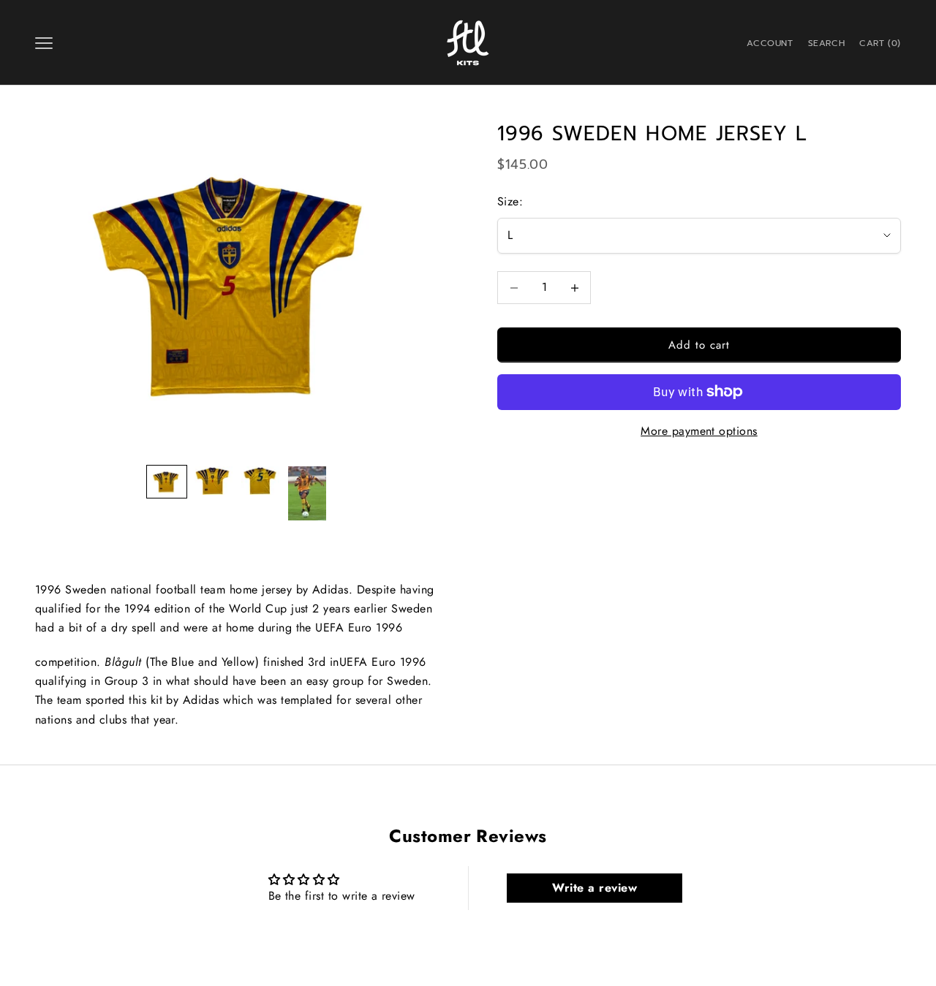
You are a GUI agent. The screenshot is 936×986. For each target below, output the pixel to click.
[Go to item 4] (307, 493)
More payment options (699, 430)
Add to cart (699, 345)
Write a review (594, 887)
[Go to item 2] (213, 480)
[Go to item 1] (166, 481)
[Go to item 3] (260, 480)
